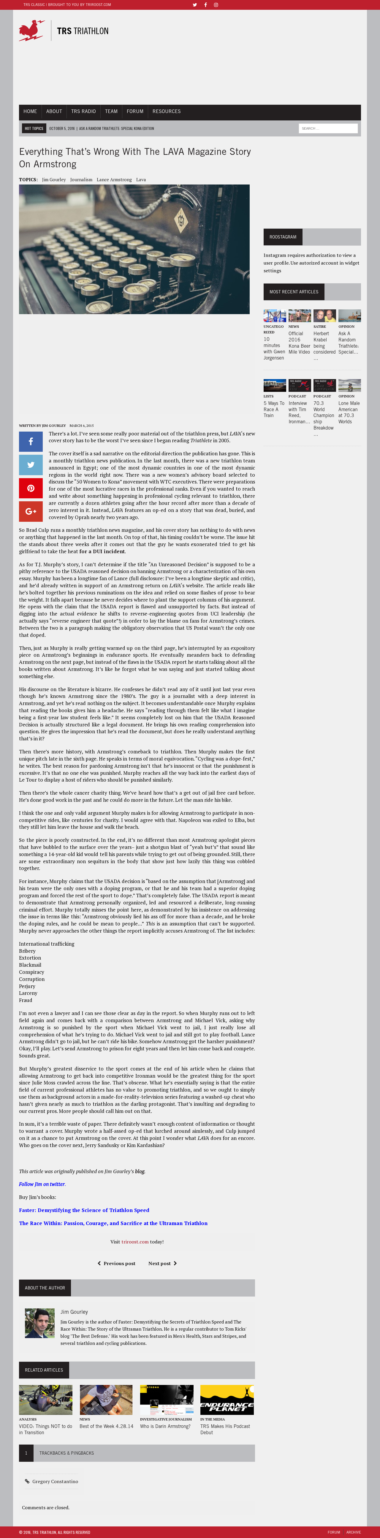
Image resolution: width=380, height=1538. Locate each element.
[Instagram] (216, 4)
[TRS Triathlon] (67, 30)
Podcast (297, 396)
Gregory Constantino (55, 1481)
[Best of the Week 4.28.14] (106, 1410)
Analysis (28, 1419)
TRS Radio (83, 111)
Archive (353, 1532)
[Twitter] (195, 4)
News (85, 1419)
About (54, 111)
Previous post (119, 1263)
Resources (167, 111)
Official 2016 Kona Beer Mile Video (299, 343)
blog (139, 1171)
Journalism (81, 179)
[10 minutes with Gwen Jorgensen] (275, 318)
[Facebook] (205, 4)
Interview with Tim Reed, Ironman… (299, 412)
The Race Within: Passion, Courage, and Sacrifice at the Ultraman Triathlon (113, 1223)
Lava (141, 179)
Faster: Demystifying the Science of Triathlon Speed (84, 1210)
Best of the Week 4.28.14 (107, 1426)
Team (111, 111)
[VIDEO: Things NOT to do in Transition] (45, 1410)
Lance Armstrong (114, 179)
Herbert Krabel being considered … (325, 346)
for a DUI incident (102, 551)
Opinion (346, 326)
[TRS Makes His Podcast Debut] (227, 1410)
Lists (268, 396)
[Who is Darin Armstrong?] (167, 1410)
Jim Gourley (54, 179)
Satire (320, 326)
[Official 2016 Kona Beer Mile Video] (300, 318)
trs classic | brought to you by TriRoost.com (67, 4)
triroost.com (135, 1241)
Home (30, 111)
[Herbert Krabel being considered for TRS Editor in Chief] (325, 318)
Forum (135, 111)
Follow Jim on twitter (42, 1184)
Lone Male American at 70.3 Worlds (349, 412)
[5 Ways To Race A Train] (275, 387)
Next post (159, 1263)
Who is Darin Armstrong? (165, 1426)
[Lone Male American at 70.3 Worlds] (349, 387)
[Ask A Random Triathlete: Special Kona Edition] (349, 318)
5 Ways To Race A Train (274, 409)
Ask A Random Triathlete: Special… (348, 343)
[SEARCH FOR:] (328, 127)
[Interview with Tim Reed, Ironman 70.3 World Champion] (300, 387)
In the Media (212, 1419)
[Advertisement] (243, 57)
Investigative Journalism (166, 1419)
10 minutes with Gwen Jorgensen (274, 348)
